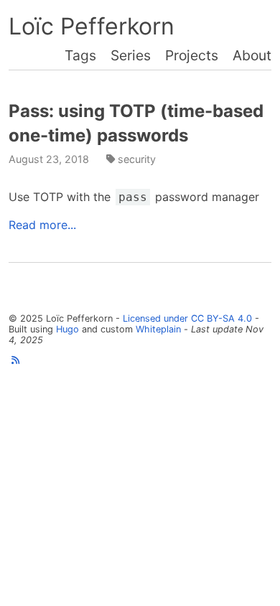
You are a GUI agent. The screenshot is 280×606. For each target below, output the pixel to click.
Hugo (67, 329)
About (252, 55)
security (137, 159)
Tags (80, 55)
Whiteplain (158, 329)
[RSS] (15, 360)
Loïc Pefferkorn (91, 26)
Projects (191, 55)
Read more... (42, 225)
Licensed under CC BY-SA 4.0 (187, 318)
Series (131, 55)
